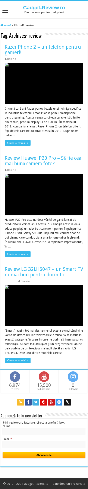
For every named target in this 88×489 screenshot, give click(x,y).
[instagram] (59, 402)
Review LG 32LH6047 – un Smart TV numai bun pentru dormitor (44, 272)
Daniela (11, 59)
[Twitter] (35, 402)
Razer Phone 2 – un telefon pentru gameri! (43, 49)
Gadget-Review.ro (44, 7)
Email (7, 439)
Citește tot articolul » (17, 142)
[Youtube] (51, 402)
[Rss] (20, 402)
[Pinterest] (43, 402)
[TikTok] (67, 402)
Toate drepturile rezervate (68, 483)
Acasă (7, 25)
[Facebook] (28, 402)
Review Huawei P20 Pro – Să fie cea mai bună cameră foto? (43, 161)
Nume (6, 426)
